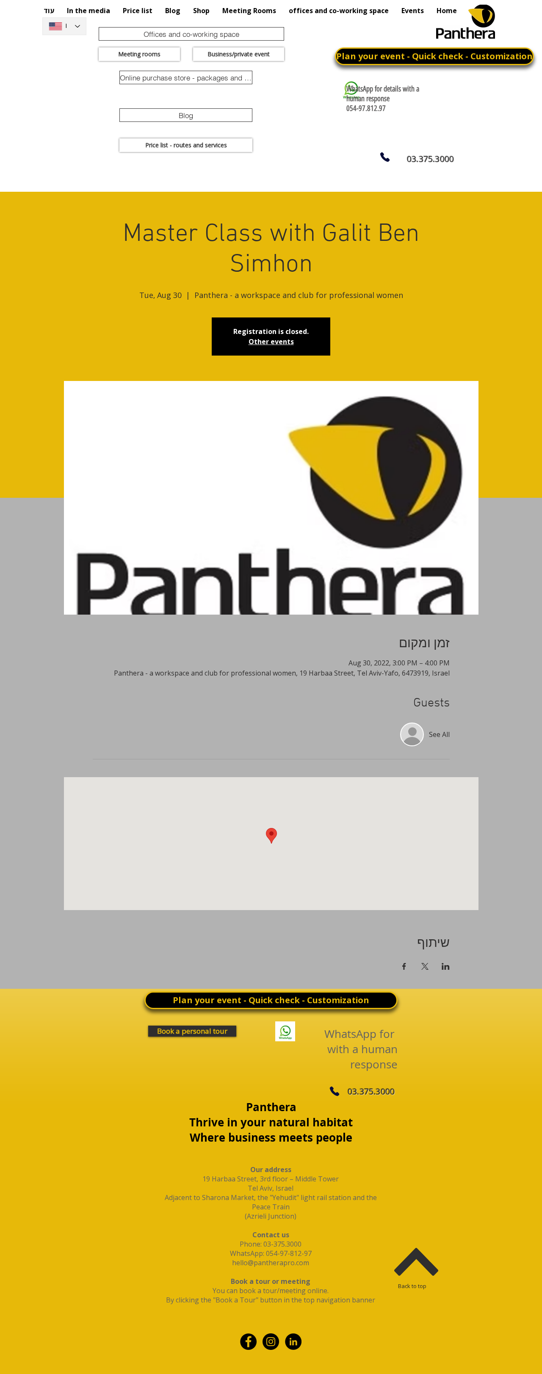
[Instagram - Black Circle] (271, 1341)
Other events (271, 341)
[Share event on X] (425, 966)
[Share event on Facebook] (404, 966)
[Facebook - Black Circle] (248, 1341)
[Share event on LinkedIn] (446, 966)
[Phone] (384, 157)
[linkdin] (293, 1341)
